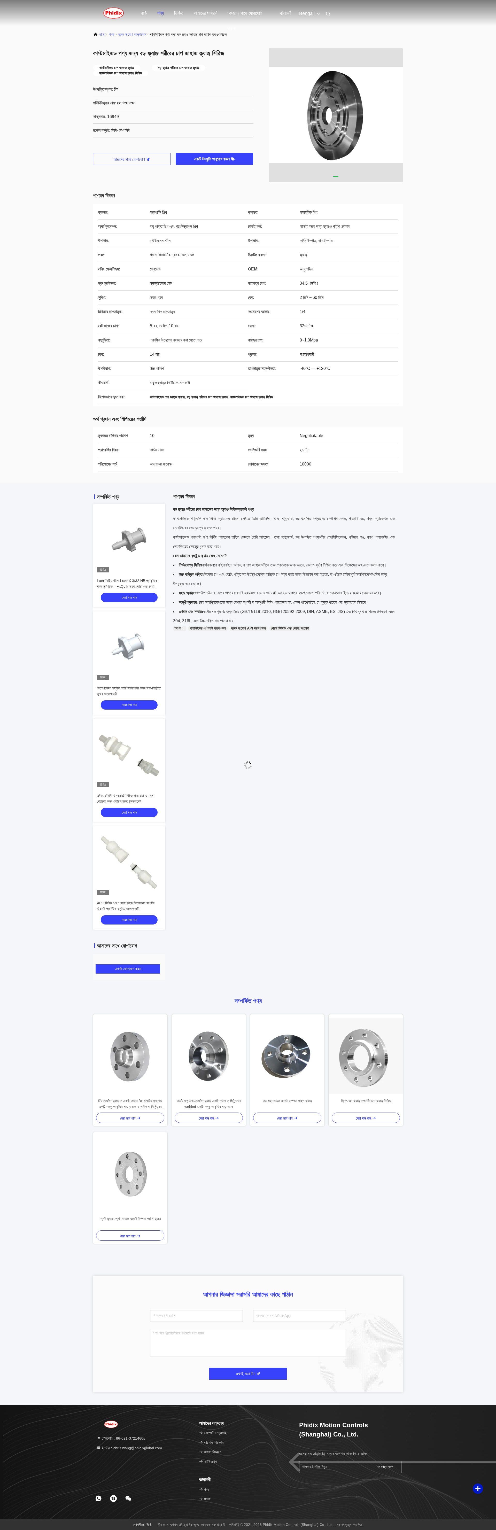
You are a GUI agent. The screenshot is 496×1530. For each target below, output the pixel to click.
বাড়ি (144, 13)
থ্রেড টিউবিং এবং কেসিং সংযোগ (290, 628)
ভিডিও (178, 13)
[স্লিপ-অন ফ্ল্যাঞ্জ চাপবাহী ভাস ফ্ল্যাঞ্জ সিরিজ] (366, 1056)
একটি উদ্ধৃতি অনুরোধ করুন (212, 159)
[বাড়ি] (114, 13)
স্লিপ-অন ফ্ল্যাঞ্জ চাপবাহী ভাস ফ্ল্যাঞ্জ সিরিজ (366, 1101)
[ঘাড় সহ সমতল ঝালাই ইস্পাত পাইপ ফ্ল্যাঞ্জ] (287, 1056)
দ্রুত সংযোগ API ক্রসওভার (248, 628)
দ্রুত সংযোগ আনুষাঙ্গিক (132, 34)
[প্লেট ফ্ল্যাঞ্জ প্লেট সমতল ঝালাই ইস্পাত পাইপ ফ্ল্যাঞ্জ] (130, 1174)
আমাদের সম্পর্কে (205, 13)
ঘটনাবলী (285, 13)
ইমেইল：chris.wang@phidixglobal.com (131, 1448)
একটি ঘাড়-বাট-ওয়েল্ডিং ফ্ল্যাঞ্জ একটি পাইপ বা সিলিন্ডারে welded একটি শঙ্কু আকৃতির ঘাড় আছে (209, 1104)
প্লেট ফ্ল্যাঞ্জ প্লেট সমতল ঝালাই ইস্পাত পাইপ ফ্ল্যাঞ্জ (130, 1219)
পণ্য (160, 13)
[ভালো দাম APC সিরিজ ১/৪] (129, 862)
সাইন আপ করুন (388, 1467)
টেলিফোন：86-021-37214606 (123, 1438)
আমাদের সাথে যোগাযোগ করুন (244, 16)
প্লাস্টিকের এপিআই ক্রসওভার (208, 628)
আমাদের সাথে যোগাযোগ (129, 159)
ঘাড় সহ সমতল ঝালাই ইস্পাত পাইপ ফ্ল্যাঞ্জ (287, 1101)
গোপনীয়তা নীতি (142, 1525)
